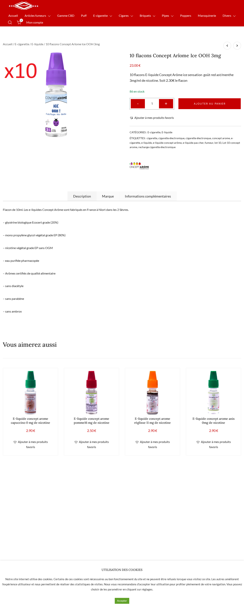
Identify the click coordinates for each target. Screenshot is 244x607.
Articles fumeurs (35, 15)
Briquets (145, 15)
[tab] (82, 196)
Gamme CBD (65, 15)
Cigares (124, 15)
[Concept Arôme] (139, 165)
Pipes (165, 15)
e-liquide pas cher (193, 142)
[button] (152, 117)
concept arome (221, 138)
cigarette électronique (171, 138)
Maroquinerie (207, 15)
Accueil (13, 15)
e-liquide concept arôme (167, 142)
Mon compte (34, 22)
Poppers (185, 15)
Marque (108, 196)
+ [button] (166, 103)
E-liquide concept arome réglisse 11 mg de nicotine (152, 421)
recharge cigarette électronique (157, 147)
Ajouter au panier (210, 103)
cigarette (152, 138)
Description (82, 196)
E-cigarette (100, 15)
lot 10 (217, 142)
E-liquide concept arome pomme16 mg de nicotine (91, 421)
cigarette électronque (198, 138)
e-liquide (146, 142)
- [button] (138, 103)
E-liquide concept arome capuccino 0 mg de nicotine (30, 421)
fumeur (209, 142)
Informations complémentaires (148, 196)
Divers (227, 15)
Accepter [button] (122, 600)
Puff (84, 15)
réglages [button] (147, 589)
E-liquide (37, 44)
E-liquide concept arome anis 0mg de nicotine (214, 421)
